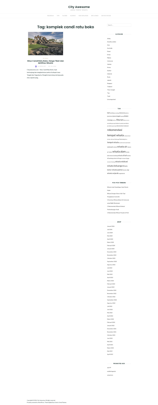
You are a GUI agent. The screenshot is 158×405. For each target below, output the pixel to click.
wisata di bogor (117, 158)
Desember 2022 (111, 290)
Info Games (94, 15)
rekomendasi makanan (122, 126)
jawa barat (110, 116)
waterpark (110, 147)
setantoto (110, 375)
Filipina (109, 58)
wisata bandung (113, 155)
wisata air (122, 146)
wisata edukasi (121, 161)
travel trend (122, 142)
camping (117, 113)
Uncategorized (111, 99)
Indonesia (50, 15)
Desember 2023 (111, 252)
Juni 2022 (110, 309)
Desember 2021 (111, 328)
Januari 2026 (110, 226)
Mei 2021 (109, 341)
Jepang (109, 64)
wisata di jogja (125, 158)
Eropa (108, 54)
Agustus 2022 (111, 303)
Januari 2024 (110, 248)
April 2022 (110, 316)
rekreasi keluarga (115, 139)
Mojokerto (117, 123)
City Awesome (79, 7)
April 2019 (110, 354)
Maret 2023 (110, 280)
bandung (112, 113)
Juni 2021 (110, 338)
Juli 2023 (109, 268)
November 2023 (111, 255)
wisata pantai (117, 170)
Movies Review (106, 15)
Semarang (122, 139)
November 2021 (111, 332)
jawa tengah (116, 116)
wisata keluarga (114, 165)
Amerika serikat (111, 42)
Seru (126, 139)
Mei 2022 (109, 312)
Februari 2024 (111, 245)
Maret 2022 (110, 319)
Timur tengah (111, 90)
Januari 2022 (110, 325)
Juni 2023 (110, 271)
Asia (108, 45)
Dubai (108, 51)
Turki (108, 96)
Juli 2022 (109, 306)
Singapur (109, 83)
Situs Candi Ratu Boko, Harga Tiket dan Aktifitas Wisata (45, 62)
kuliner (114, 120)
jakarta (127, 113)
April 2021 (110, 344)
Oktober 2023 (111, 258)
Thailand (109, 86)
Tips (58, 15)
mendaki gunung (111, 123)
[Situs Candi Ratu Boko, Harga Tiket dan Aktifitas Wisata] (45, 43)
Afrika (109, 38)
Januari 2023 (110, 287)
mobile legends (111, 371)
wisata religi (126, 170)
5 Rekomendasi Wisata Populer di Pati (118, 212)
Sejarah (73, 15)
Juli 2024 (109, 229)
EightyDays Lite (53, 402)
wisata (115, 147)
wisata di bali (122, 155)
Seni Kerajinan (83, 15)
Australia (109, 48)
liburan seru (126, 120)
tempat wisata (113, 142)
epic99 (109, 367)
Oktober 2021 (111, 335)
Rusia (108, 77)
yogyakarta (122, 173)
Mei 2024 (109, 236)
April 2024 (110, 239)
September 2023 (112, 261)
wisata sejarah (112, 173)
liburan (119, 119)
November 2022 (111, 293)
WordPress (41, 402)
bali (108, 113)
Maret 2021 (110, 348)
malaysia (109, 74)
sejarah (45, 58)
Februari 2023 (111, 284)
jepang (122, 116)
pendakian (126, 123)
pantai (122, 123)
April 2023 (110, 277)
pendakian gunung (111, 125)
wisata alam (119, 151)
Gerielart (42, 66)
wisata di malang (111, 161)
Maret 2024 (110, 242)
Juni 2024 (110, 232)
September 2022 (112, 300)
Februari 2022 (111, 322)
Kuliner (64, 15)
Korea (109, 67)
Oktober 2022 (111, 296)
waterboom (127, 142)
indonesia (122, 113)
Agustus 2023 (111, 264)
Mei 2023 (109, 274)
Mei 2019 (109, 351)
